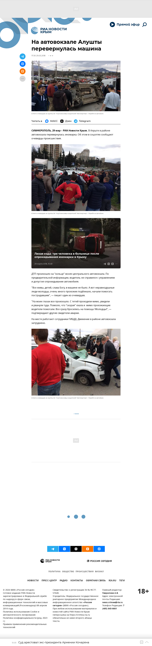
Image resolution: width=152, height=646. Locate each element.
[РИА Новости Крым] (48, 30)
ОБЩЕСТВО (68, 571)
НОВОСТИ (33, 581)
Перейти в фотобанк (95, 114)
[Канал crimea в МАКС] (99, 549)
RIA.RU (112, 581)
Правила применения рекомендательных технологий (25, 626)
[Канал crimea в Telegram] (52, 549)
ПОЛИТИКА (54, 571)
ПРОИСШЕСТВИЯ (85, 571)
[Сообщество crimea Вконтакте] (64, 549)
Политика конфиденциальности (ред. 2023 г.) (25, 619)
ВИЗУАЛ (99, 571)
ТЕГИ (122, 581)
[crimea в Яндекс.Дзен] (76, 549)
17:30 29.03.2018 (38, 55)
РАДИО (64, 581)
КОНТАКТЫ (77, 581)
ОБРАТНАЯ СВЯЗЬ (96, 581)
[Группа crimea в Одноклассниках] (87, 549)
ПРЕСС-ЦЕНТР (49, 581)
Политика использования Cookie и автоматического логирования (21, 613)
